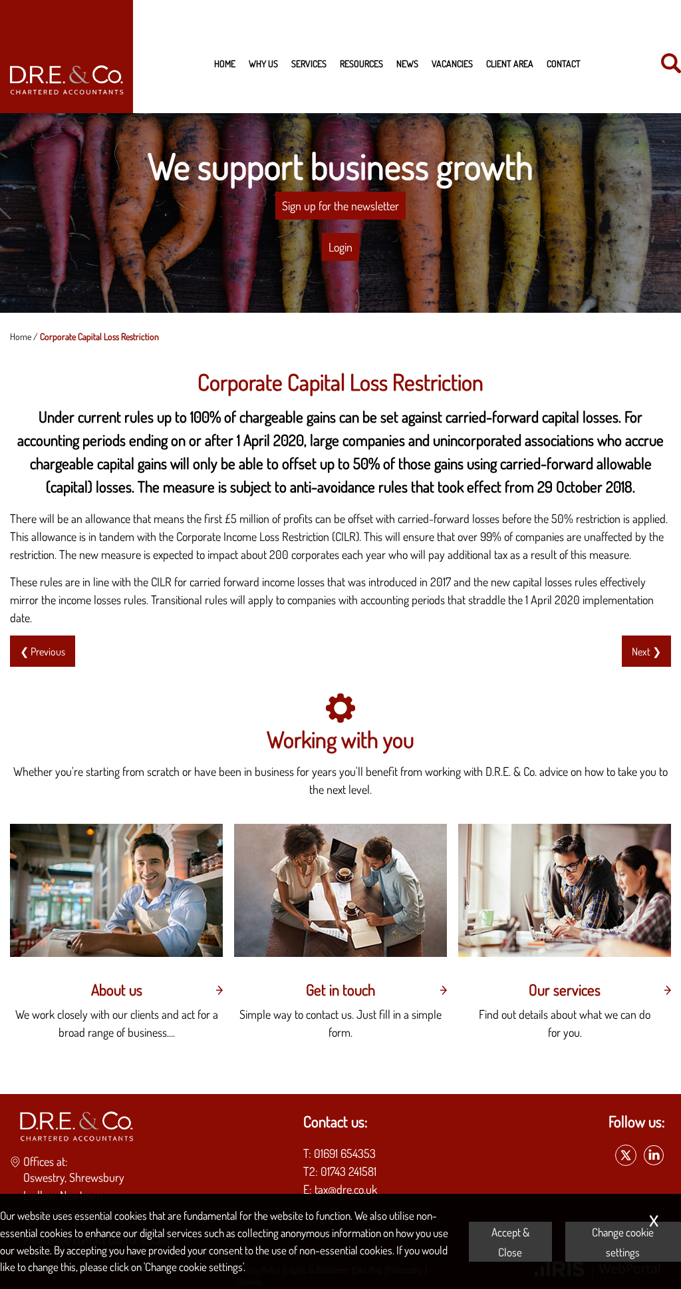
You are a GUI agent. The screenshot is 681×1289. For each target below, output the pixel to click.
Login (340, 247)
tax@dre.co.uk (346, 1189)
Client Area (509, 63)
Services (309, 63)
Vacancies (452, 63)
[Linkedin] (653, 1156)
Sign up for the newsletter (340, 205)
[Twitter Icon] (625, 1156)
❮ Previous (42, 651)
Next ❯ (646, 651)
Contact (564, 63)
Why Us (263, 63)
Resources (361, 63)
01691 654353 (345, 1153)
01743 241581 (348, 1171)
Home (224, 63)
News (407, 63)
